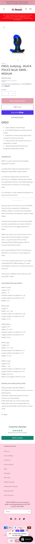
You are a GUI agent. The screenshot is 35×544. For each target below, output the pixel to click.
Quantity (3, 89)
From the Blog (8, 456)
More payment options (18, 117)
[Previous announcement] (3, 2)
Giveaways (7, 473)
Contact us (7, 460)
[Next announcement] (31, 2)
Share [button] (5, 414)
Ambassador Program (11, 486)
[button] (4, 9)
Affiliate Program (9, 482)
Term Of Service (9, 495)
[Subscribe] (29, 511)
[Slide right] (22, 60)
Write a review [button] (17, 438)
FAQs (5, 469)
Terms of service (13, 538)
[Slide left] (13, 60)
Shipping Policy (9, 491)
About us (7, 451)
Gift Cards (7, 478)
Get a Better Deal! (17, 101)
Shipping (3, 80)
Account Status (8, 464)
